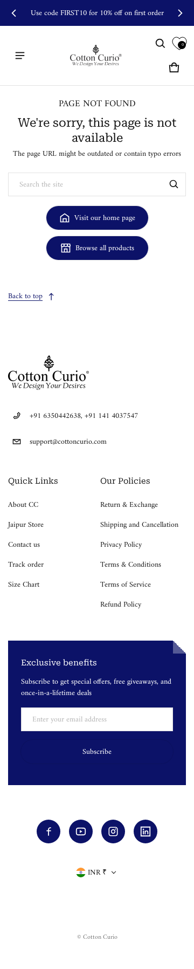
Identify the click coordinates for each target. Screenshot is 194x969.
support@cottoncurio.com (68, 442)
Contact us (24, 545)
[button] (160, 44)
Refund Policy (120, 604)
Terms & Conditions (130, 565)
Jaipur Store (26, 525)
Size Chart (23, 585)
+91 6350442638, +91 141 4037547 (84, 416)
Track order (26, 565)
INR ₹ (97, 872)
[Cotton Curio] (97, 55)
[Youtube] (81, 831)
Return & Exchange (129, 505)
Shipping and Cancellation (139, 525)
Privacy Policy (121, 545)
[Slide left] (14, 12)
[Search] (174, 184)
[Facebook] (48, 831)
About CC (23, 505)
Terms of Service (125, 585)
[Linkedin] (145, 831)
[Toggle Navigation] (20, 55)
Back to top (25, 296)
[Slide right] (180, 12)
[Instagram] (113, 831)
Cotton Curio (100, 937)
